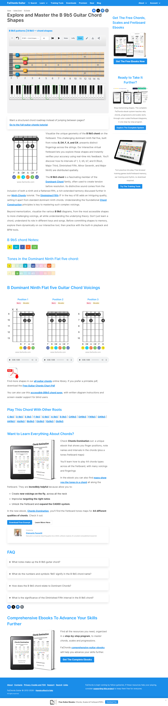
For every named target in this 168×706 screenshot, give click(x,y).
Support (50, 685)
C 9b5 (10, 416)
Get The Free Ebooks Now (130, 61)
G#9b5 (101, 416)
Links (65, 685)
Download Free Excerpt (19, 522)
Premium (83, 3)
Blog (99, 3)
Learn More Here (42, 522)
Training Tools (57, 3)
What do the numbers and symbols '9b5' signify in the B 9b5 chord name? (51, 574)
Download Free (112, 702)
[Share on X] (98, 10)
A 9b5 (54, 416)
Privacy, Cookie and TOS (35, 685)
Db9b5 (40, 421)
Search (59, 685)
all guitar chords (43, 381)
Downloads (71, 3)
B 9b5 (63, 416)
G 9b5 (45, 416)
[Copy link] (107, 10)
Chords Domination (38, 511)
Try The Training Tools (130, 186)
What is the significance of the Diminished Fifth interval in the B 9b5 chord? (52, 597)
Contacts (18, 685)
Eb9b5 (50, 421)
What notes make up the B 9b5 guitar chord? (36, 562)
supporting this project (103, 688)
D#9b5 (82, 416)
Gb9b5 (59, 421)
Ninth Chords (18, 195)
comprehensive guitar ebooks (88, 647)
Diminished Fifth (49, 195)
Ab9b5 (21, 421)
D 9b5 (19, 416)
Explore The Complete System (130, 127)
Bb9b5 (30, 421)
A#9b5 (11, 421)
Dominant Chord (55, 181)
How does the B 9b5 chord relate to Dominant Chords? (41, 585)
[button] (32, 3)
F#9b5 (92, 416)
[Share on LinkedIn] (102, 10)
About (10, 685)
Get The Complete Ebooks (77, 659)
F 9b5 (37, 416)
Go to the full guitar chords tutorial (28, 124)
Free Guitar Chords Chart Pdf (39, 385)
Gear (92, 3)
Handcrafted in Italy (44, 690)
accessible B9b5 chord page (46, 392)
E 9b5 (28, 416)
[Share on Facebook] (94, 10)
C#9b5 (72, 416)
